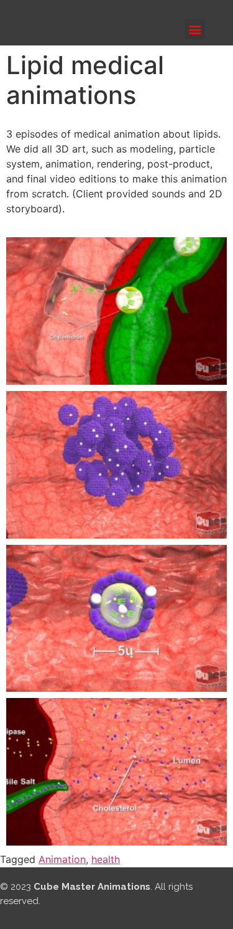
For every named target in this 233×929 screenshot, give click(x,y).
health (105, 859)
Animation (62, 859)
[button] (195, 29)
